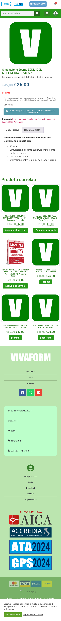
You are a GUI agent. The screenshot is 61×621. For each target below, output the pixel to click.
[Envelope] (38, 392)
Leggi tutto (45, 337)
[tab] (12, 130)
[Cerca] (37, 13)
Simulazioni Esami (35, 119)
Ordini (30, 482)
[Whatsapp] (30, 392)
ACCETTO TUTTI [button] (13, 614)
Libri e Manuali (19, 119)
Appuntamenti (30, 499)
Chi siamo (30, 372)
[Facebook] (22, 392)
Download (30, 488)
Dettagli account (30, 476)
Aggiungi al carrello (15, 230)
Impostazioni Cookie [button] (33, 614)
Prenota (46, 281)
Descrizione (12, 129)
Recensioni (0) (32, 129)
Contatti (30, 383)
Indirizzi (30, 494)
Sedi (30, 377)
